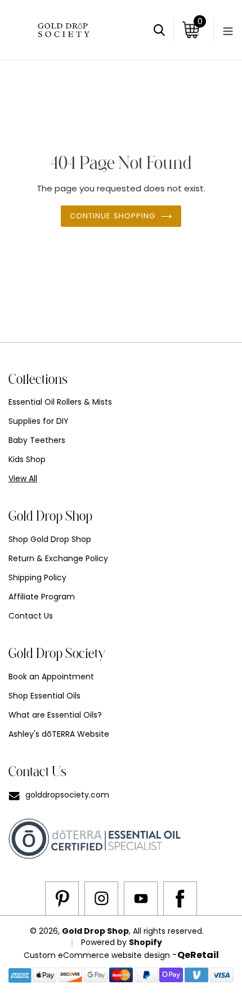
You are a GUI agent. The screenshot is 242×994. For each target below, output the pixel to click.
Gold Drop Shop (95, 931)
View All (22, 478)
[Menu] (223, 30)
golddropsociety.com (67, 794)
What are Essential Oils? (55, 714)
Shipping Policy (37, 577)
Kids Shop (27, 459)
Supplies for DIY (38, 421)
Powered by (105, 942)
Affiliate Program (41, 596)
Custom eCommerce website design (97, 955)
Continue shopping (113, 216)
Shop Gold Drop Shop (49, 539)
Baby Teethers (36, 440)
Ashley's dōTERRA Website (58, 734)
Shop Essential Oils (44, 695)
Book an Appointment (51, 676)
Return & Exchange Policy (58, 558)
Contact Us (30, 615)
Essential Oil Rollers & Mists (60, 402)
